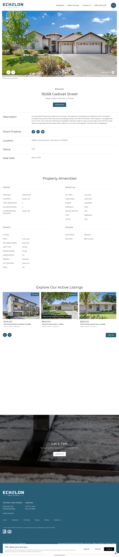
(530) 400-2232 (100, 5)
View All (111, 335)
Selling (47, 520)
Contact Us (86, 5)
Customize (98, 549)
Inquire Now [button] (59, 104)
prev (8, 72)
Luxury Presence (19, 543)
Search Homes (73, 5)
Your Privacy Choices (59, 555)
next (13, 72)
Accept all (109, 549)
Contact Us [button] (59, 454)
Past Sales (27, 520)
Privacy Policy (110, 543)
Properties (60, 5)
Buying (37, 520)
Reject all (86, 549)
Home (5, 520)
